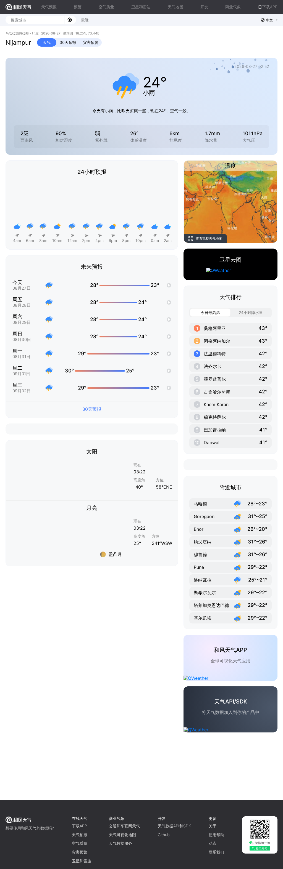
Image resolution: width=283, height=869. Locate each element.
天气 (47, 42)
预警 (78, 6)
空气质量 (106, 6)
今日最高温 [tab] (210, 312)
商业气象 (233, 6)
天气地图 (175, 6)
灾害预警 (90, 42)
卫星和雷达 (141, 6)
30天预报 (68, 42)
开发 (204, 6)
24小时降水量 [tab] (251, 312)
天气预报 (49, 6)
